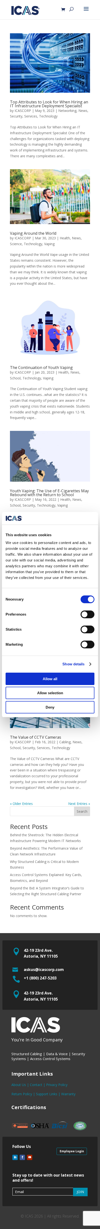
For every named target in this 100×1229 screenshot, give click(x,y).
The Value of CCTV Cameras (35, 737)
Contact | (38, 1084)
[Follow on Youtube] (29, 1157)
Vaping (49, 244)
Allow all (50, 679)
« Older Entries (21, 803)
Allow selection (50, 693)
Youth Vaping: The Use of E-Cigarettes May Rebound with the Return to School (49, 492)
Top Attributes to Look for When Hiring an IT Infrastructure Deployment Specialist (49, 104)
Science (16, 244)
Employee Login (72, 1151)
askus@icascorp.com (44, 969)
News (82, 110)
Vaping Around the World (33, 233)
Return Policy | (23, 1094)
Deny (50, 707)
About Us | (20, 1084)
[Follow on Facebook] (22, 1157)
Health (65, 238)
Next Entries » (79, 803)
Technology (48, 116)
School (15, 378)
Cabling (65, 742)
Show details (73, 664)
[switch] (87, 614)
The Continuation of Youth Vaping (42, 367)
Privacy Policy (56, 1084)
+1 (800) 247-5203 (40, 978)
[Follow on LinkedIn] (15, 1157)
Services (30, 116)
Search (82, 811)
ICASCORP (23, 110)
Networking (67, 110)
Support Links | (48, 1094)
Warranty (68, 1094)
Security (16, 116)
